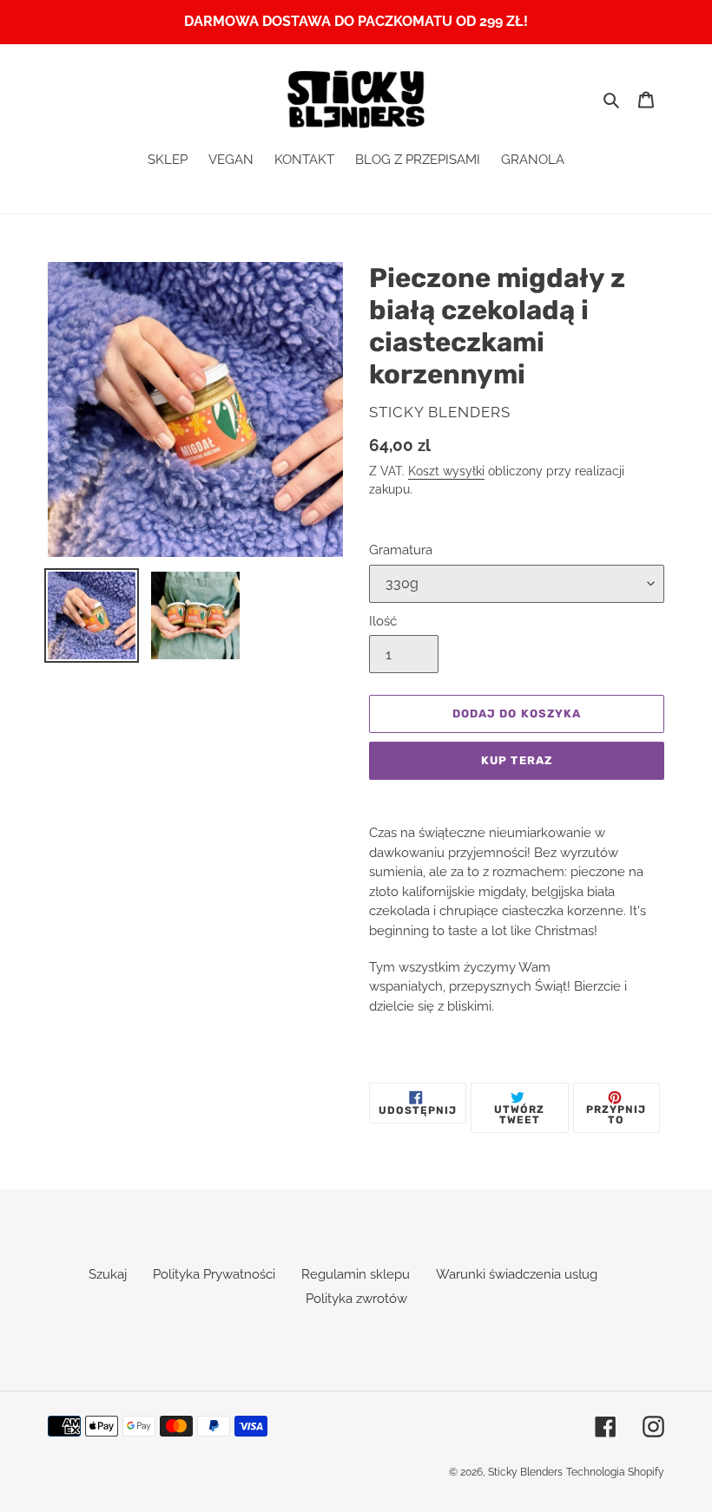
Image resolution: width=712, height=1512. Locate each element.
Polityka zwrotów (356, 1298)
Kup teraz (516, 760)
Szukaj (108, 1274)
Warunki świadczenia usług (516, 1274)
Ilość (383, 621)
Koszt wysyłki (446, 471)
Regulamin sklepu (355, 1274)
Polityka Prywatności (214, 1274)
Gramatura (400, 550)
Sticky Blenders (525, 1472)
